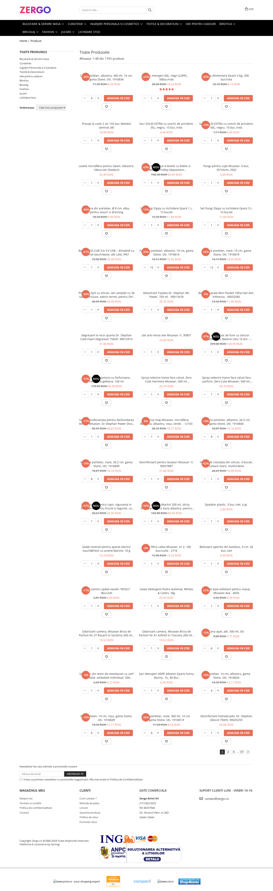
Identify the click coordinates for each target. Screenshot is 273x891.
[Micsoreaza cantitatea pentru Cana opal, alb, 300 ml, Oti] (205, 648)
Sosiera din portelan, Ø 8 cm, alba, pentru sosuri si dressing (106, 210)
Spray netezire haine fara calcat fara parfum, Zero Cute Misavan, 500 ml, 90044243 (226, 379)
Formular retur (88, 822)
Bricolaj (24, 85)
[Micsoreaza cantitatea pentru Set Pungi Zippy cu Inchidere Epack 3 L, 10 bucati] (205, 225)
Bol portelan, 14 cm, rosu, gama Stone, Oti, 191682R (106, 718)
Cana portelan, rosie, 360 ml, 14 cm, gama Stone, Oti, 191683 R (166, 718)
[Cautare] (149, 10)
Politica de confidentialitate (36, 808)
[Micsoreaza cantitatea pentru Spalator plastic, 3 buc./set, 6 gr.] (205, 521)
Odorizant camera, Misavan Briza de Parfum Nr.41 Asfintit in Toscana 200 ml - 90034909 (166, 633)
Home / (25, 41)
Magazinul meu (32, 790)
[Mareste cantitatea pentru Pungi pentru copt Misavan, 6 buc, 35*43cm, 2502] (218, 183)
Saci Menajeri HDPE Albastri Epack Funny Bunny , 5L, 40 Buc (166, 675)
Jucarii (23, 93)
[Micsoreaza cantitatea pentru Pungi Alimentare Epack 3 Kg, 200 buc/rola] (205, 98)
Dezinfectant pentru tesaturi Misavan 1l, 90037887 (166, 464)
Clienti (85, 790)
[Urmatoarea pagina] (247, 751)
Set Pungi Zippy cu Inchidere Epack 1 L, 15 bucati (166, 210)
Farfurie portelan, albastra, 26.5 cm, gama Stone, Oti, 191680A (226, 422)
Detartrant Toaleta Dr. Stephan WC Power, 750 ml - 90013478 (166, 295)
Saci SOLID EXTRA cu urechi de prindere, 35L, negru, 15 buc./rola (166, 125)
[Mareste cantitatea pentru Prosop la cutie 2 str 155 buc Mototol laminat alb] (98, 140)
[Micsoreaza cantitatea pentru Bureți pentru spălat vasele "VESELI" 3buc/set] (85, 606)
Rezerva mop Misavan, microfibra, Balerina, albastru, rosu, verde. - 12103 (166, 422)
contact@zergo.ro (216, 799)
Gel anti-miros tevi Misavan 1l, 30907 (166, 335)
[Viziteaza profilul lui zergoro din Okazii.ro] (113, 881)
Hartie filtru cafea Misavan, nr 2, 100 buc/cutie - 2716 (166, 548)
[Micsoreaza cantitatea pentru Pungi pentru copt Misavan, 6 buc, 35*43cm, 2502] (205, 183)
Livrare (84, 808)
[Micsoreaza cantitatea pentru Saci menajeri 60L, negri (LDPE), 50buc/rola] (145, 98)
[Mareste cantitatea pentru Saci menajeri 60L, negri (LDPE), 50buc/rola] (158, 98)
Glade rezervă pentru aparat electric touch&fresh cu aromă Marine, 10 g (106, 548)
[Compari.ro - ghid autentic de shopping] (142, 881)
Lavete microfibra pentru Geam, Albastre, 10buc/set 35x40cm (106, 168)
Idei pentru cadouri (31, 76)
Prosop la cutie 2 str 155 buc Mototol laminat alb (106, 125)
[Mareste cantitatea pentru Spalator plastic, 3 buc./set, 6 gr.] (218, 521)
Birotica (24, 80)
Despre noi (26, 798)
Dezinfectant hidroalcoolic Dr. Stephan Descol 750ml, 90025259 (226, 718)
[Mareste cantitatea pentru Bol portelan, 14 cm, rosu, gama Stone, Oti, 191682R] (98, 733)
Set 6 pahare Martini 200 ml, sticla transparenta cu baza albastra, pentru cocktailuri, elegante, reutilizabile (166, 506)
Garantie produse (90, 812)
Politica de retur (89, 817)
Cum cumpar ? (88, 798)
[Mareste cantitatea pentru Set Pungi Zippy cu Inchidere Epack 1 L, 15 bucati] (158, 225)
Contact (24, 812)
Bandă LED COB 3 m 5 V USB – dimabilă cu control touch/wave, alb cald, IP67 (106, 252)
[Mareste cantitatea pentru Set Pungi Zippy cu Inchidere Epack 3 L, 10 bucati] (218, 225)
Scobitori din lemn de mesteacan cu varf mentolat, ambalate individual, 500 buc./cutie (106, 675)
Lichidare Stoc (28, 97)
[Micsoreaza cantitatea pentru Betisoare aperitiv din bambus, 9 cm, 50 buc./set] (205, 563)
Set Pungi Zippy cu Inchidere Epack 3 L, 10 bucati (226, 210)
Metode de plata (89, 803)
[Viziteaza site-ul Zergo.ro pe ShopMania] (189, 881)
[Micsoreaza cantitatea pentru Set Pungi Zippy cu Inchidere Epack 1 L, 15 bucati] (145, 225)
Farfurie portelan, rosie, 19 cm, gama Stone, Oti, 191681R (226, 252)
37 (241, 752)
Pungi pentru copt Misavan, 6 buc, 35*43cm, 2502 (226, 168)
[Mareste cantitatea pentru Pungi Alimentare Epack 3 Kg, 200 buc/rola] (218, 98)
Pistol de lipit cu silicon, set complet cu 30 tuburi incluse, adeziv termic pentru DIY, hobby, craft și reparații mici (107, 295)
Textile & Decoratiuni (32, 72)
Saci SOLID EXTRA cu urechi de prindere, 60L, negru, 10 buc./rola (226, 125)
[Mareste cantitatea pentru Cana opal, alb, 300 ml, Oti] (218, 648)
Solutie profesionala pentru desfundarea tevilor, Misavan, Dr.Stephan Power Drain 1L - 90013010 (106, 422)
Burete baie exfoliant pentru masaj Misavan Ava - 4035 (226, 591)
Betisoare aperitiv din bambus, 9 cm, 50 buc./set (226, 548)
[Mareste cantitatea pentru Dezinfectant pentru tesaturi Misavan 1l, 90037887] (158, 479)
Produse (36, 41)
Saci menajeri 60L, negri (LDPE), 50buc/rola (166, 77)
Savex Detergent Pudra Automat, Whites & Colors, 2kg (166, 591)
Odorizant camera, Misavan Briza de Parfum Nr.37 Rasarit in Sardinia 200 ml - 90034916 (106, 633)
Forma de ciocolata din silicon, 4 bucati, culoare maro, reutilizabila (226, 464)
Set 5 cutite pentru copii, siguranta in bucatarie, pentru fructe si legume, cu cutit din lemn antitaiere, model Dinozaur (106, 506)
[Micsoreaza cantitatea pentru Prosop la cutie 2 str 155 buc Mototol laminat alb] (85, 140)
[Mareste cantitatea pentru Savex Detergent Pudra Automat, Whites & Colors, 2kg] (158, 606)
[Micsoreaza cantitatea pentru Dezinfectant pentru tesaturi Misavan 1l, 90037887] (145, 479)
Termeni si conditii (30, 803)
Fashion (24, 89)
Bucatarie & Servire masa (34, 59)
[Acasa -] (40, 10)
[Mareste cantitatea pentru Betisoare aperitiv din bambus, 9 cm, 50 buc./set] (218, 563)
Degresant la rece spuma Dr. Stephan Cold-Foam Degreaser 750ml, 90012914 (106, 337)
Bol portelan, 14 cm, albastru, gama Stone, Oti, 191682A (226, 675)
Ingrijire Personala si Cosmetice (38, 67)
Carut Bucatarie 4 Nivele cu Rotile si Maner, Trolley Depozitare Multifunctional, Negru (166, 168)
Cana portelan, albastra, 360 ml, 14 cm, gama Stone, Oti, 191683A (106, 77)
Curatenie (25, 63)
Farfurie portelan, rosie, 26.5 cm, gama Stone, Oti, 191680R (107, 464)
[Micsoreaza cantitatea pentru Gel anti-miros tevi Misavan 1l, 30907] (145, 352)
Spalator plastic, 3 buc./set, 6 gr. (226, 504)
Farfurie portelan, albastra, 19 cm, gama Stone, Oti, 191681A (166, 252)
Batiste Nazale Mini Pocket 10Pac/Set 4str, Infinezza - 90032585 (226, 295)
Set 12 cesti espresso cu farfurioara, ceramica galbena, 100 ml (106, 379)
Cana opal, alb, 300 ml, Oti (226, 631)
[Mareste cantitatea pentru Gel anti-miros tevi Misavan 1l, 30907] (158, 352)
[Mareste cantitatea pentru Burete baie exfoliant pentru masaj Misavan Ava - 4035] (218, 606)
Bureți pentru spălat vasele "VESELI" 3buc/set (106, 591)
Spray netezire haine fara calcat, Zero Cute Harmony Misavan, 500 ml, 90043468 (166, 379)
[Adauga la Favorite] (106, 106)
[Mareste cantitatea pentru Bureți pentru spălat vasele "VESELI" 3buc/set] (98, 606)
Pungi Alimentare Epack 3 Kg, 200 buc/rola (226, 77)
